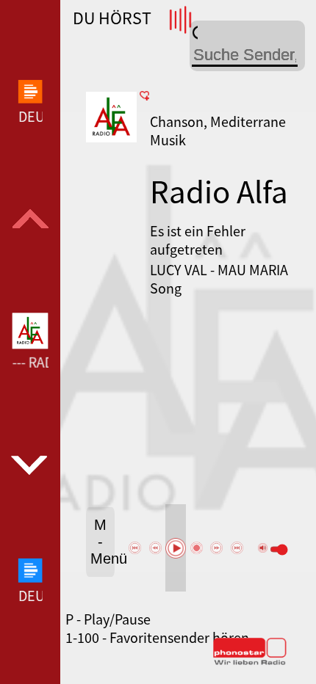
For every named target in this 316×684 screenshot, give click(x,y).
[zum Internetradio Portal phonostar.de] (250, 662)
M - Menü (102, 542)
